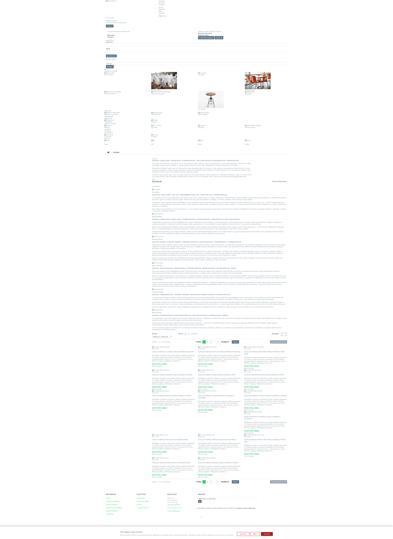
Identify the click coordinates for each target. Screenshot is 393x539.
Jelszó (108, 49)
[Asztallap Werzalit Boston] (265, 370)
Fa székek (201, 75)
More (153, 179)
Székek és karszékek (110, 71)
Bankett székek (156, 90)
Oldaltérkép (109, 514)
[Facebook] (198, 517)
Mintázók (107, 138)
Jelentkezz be (110, 40)
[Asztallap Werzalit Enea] (173, 435)
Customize (243, 534)
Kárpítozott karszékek (157, 94)
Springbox (201, 127)
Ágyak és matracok (110, 124)
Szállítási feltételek (112, 511)
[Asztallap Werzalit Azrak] (219, 370)
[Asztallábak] (156, 189)
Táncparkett (107, 131)
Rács (282, 335)
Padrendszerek (108, 116)
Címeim (139, 504)
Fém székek (201, 109)
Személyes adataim (143, 508)
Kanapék (153, 122)
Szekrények (107, 137)
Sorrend (154, 334)
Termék (180, 334)
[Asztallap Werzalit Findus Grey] (265, 435)
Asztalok (107, 111)
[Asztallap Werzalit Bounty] (173, 391)
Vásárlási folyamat (111, 504)
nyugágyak (107, 129)
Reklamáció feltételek (113, 501)
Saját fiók (141, 494)
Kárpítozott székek (110, 94)
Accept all (267, 534)
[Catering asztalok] (158, 289)
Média (160, 11)
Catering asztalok (157, 292)
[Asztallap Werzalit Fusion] (173, 458)
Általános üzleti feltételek (114, 508)
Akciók (108, 498)
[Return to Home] (108, 152)
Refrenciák (162, 9)
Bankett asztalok (111, 114)
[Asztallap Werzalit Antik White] (265, 347)
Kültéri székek (108, 75)
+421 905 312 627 (175, 508)
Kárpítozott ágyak (250, 127)
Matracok (107, 127)
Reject (255, 534)
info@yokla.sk (176, 511)
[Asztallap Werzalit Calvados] (265, 391)
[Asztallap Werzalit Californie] (219, 391)
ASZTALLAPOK (156, 114)
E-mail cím (109, 42)
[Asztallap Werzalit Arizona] (173, 370)
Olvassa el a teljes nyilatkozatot (245, 508)
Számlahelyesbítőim (143, 501)
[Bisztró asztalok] (157, 263)
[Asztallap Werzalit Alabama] (173, 347)
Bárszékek (248, 94)
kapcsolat (161, 13)
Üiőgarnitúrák (108, 118)
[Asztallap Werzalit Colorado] (265, 412)
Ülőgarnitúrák (108, 122)
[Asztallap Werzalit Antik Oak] (219, 347)
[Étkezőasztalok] (157, 310)
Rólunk (161, 7)
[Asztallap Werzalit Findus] (219, 435)
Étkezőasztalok (157, 312)
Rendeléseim (141, 498)
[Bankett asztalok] (158, 236)
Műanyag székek (250, 90)
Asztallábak (202, 114)
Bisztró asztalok (157, 265)
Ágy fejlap (154, 127)
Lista (286, 335)
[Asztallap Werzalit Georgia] (219, 458)
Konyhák (153, 137)
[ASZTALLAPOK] (157, 214)
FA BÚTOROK (108, 133)
